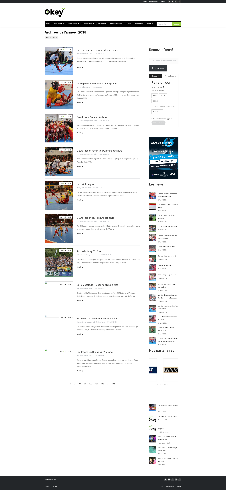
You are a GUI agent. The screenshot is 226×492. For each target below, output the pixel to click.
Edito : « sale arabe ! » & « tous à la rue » (168, 460)
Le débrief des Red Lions (166, 246)
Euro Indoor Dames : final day (92, 117)
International (85, 322)
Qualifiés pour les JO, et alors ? (168, 407)
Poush (55, 487)
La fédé (87, 255)
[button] (157, 384)
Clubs (78, 322)
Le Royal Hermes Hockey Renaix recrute (166, 329)
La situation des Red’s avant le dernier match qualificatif (168, 340)
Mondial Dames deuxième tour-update (167, 285)
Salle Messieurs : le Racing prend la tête (97, 285)
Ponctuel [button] (155, 76)
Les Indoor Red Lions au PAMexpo (95, 352)
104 (113, 384)
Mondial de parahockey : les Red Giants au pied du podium (168, 296)
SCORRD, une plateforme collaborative (97, 318)
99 (85, 384)
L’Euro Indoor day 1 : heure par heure (95, 217)
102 (102, 384)
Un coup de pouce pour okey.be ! (166, 427)
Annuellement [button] (170, 76)
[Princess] (164, 381)
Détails (79, 67)
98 (80, 384)
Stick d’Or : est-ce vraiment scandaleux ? (167, 438)
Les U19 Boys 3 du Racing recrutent (167, 217)
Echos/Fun (80, 255)
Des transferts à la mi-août (167, 256)
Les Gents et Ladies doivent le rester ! (168, 206)
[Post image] (152, 195)
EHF (78, 121)
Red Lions (84, 188)
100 (90, 384)
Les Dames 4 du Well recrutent (168, 226)
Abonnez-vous (158, 68)
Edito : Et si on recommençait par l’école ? (168, 449)
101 (96, 384)
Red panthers (85, 87)
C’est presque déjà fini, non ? (167, 275)
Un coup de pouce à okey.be (167, 416)
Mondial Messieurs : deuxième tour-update (168, 307)
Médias (92, 255)
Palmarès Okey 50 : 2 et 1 (90, 251)
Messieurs (80, 53)
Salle (90, 53)
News (86, 53)
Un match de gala (85, 184)
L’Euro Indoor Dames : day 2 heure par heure (99, 150)
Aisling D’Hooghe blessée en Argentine (97, 83)
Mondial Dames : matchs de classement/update (167, 195)
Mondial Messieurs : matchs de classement (167, 237)
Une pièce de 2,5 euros (165, 265)
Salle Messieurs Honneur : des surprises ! (98, 50)
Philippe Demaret (50, 479)
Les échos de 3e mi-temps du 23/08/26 (168, 318)
